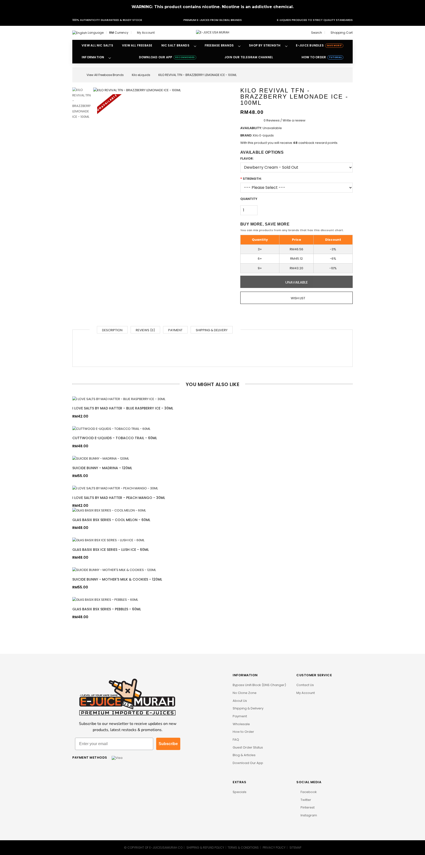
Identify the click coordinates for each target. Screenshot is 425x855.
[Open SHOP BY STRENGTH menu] (286, 46)
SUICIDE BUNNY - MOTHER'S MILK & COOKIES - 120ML (117, 579)
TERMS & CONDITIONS (243, 847)
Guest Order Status (248, 747)
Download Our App (248, 763)
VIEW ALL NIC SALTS (97, 45)
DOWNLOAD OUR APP (167, 57)
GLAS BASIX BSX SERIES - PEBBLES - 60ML (106, 609)
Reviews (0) (145, 330)
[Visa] (117, 757)
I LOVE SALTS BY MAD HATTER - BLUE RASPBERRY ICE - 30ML (122, 408)
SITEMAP (295, 847)
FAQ (236, 739)
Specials (239, 792)
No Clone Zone (245, 692)
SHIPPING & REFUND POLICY (205, 847)
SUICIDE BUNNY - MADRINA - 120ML (102, 467)
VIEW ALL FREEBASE (137, 45)
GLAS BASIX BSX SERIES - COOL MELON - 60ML (111, 519)
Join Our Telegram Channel (249, 57)
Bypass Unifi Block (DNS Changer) (259, 685)
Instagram (308, 815)
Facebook (308, 792)
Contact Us (305, 685)
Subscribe (168, 744)
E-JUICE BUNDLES (319, 45)
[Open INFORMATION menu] (109, 57)
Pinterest (307, 807)
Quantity (248, 198)
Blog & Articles (244, 755)
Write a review (294, 120)
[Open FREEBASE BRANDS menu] (239, 46)
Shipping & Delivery (212, 330)
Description (112, 330)
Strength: (252, 178)
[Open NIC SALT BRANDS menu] (195, 46)
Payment (175, 330)
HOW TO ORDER (322, 57)
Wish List (297, 298)
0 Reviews (272, 120)
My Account (305, 692)
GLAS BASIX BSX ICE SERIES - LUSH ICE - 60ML (110, 549)
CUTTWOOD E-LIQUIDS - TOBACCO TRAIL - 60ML (114, 437)
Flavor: (247, 158)
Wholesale (241, 724)
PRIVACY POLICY (274, 847)
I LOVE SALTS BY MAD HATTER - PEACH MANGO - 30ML (118, 497)
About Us (240, 700)
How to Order (243, 731)
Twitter (305, 799)
